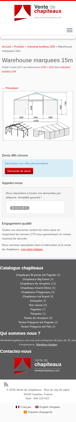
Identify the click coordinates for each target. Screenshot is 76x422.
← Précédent (10, 88)
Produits (19, 46)
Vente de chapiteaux (29, 389)
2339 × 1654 (47, 67)
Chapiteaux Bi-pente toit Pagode (36, 274)
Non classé (36, 305)
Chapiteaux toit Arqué (36, 296)
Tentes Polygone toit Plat (36, 326)
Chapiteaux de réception (35, 283)
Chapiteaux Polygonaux (35, 292)
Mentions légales (46, 344)
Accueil (6, 46)
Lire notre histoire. (32, 249)
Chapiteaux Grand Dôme (35, 287)
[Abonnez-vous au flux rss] (7, 384)
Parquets (36, 313)
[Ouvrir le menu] (69, 30)
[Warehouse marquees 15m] (38, 115)
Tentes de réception (36, 317)
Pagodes (35, 309)
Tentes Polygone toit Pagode (36, 322)
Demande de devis (19, 171)
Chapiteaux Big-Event (36, 279)
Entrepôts (36, 300)
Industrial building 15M (41, 46)
